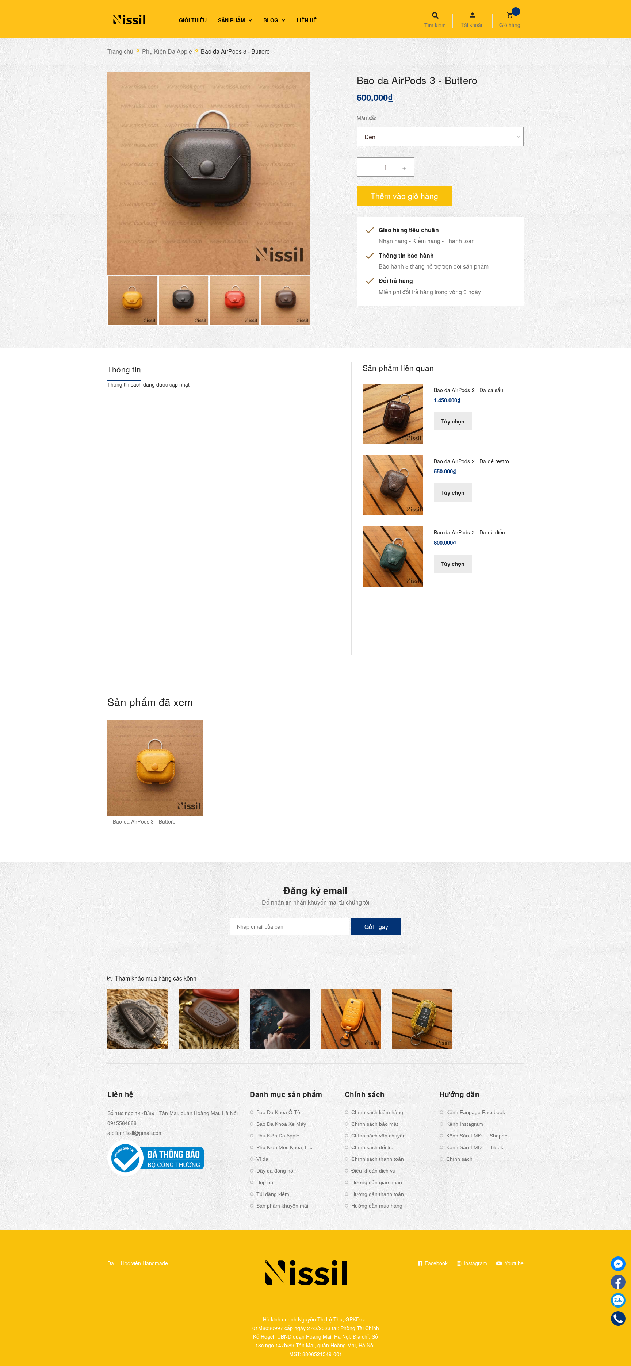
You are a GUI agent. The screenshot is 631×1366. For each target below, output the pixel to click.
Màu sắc (366, 118)
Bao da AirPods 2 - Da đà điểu (469, 532)
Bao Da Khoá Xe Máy (281, 1124)
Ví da (262, 1159)
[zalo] (618, 1300)
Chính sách (459, 1159)
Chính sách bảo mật (374, 1124)
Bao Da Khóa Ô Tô (278, 1112)
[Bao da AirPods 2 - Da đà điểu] (393, 555)
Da (110, 1263)
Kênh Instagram (464, 1124)
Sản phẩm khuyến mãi (282, 1206)
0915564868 (122, 1123)
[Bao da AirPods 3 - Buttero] (155, 768)
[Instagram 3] (209, 1019)
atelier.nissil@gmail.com (135, 1132)
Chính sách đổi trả (372, 1147)
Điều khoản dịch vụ (373, 1171)
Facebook (435, 1263)
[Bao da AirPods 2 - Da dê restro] (393, 484)
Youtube (513, 1263)
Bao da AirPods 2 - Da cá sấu (469, 390)
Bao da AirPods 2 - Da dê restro (471, 461)
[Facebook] (618, 1282)
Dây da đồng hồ (274, 1171)
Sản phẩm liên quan (398, 367)
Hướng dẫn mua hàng (376, 1206)
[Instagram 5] (351, 1019)
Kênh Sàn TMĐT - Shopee (477, 1136)
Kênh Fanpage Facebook (475, 1112)
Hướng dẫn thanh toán (377, 1194)
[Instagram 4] (280, 1019)
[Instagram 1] (137, 1019)
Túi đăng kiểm (272, 1194)
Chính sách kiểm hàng (377, 1112)
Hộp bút (265, 1182)
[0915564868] (618, 1318)
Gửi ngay (376, 926)
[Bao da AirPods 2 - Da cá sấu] (393, 413)
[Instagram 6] (422, 1019)
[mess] (618, 1263)
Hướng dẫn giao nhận (376, 1182)
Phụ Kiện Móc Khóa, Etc (284, 1147)
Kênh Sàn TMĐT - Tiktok (474, 1147)
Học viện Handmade (144, 1263)
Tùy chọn (452, 421)
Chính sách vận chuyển (378, 1136)
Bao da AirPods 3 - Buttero (144, 821)
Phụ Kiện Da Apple (277, 1136)
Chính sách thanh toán (377, 1159)
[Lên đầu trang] (525, 1348)
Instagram (474, 1263)
